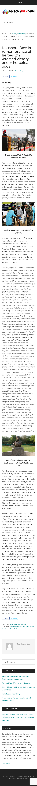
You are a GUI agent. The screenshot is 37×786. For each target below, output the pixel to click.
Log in (26, 778)
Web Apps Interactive (16, 778)
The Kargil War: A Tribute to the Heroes (16, 683)
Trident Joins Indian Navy (11, 694)
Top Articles (22, 624)
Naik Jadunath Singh (8, 629)
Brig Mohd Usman (16, 626)
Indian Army (13, 624)
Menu (20, 3)
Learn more (6, 763)
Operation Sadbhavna (23, 629)
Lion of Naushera (28, 626)
